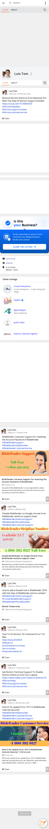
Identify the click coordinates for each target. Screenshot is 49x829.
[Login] (45, 3)
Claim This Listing (22, 247)
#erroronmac (9, 648)
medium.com (10, 485)
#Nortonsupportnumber (14, 109)
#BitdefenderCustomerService (17, 448)
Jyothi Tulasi (19, 322)
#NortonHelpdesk (11, 106)
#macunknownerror (12, 651)
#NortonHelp (9, 680)
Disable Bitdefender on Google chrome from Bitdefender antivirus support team (22, 557)
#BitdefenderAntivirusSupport (17, 519)
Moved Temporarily (11, 606)
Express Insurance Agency (26, 333)
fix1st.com (9, 755)
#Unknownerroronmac (13, 645)
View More (24, 813)
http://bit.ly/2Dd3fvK (12, 639)
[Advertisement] (24, 39)
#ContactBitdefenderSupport (16, 598)
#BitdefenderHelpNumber (15, 445)
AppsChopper (20, 310)
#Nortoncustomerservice (14, 112)
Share (6, 118)
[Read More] (47, 499)
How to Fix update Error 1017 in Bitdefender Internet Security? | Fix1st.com (22, 750)
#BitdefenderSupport (13, 442)
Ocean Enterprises (22, 286)
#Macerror (7, 642)
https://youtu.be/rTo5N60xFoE (17, 103)
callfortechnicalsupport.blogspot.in (18, 561)
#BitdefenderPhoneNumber (16, 522)
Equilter (17, 300)
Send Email (10, 258)
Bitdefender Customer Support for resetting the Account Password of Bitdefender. (24, 480)
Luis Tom (13, 91)
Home (5, 9)
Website (9, 263)
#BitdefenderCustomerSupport (17, 524)
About (14, 9)
